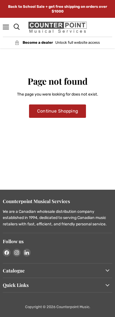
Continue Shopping (57, 111)
